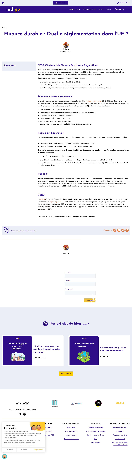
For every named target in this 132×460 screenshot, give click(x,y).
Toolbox (109, 9)
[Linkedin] (3, 3)
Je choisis (24, 449)
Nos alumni (71, 427)
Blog (101, 9)
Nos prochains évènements (95, 431)
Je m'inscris (60, 3)
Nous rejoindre (71, 435)
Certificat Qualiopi (120, 427)
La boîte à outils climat (95, 435)
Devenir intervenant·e (71, 439)
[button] (75, 9)
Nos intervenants (71, 431)
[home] (13, 9)
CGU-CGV (119, 431)
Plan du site (95, 443)
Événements (119, 9)
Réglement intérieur (120, 435)
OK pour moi (38, 449)
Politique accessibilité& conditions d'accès (119, 444)
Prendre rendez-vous (95, 427)
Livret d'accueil (120, 439)
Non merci (9, 449)
